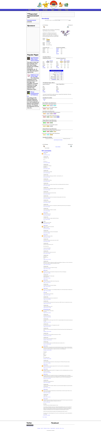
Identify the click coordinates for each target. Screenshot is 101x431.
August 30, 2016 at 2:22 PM (47, 326)
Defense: (57, 51)
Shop (63, 428)
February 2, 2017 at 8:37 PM (47, 378)
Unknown (44, 152)
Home (29, 10)
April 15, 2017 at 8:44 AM (46, 382)
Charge (61, 74)
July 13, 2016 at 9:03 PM (46, 162)
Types (52, 10)
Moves (66, 10)
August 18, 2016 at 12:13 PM (47, 307)
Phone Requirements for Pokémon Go (33, 94)
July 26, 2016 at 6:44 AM (46, 206)
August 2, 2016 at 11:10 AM (47, 259)
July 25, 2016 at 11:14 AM (46, 202)
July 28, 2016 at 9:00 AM (46, 228)
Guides (59, 10)
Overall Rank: (54, 79)
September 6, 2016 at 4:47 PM (47, 331)
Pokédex (37, 10)
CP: (56, 52)
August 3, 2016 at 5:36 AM (46, 264)
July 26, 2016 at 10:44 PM (46, 215)
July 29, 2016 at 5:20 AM (46, 241)
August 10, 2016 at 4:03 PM (47, 299)
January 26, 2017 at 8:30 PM (47, 372)
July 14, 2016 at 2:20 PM (46, 168)
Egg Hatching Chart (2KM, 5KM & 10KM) (35, 59)
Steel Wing (51, 60)
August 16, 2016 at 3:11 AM (47, 303)
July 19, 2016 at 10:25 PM (46, 189)
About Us (42, 428)
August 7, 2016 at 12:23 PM (47, 290)
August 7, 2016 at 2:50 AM (46, 286)
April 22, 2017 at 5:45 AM (46, 392)
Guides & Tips (57, 428)
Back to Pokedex (58, 146)
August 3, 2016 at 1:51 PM (46, 268)
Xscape (44, 292)
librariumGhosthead (46, 309)
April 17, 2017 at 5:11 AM (46, 387)
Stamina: (57, 48)
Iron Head (68, 60)
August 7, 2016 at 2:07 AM (46, 282)
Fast (57, 74)
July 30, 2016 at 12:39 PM (46, 249)
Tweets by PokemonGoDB (29, 426)
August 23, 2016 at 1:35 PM (47, 312)
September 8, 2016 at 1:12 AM (47, 335)
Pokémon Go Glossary (47, 428)
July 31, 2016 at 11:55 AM (46, 253)
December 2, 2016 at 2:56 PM (47, 358)
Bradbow (44, 270)
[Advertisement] (57, 14)
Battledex (45, 10)
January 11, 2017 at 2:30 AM (47, 367)
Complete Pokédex (52, 428)
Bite (47, 60)
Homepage (38, 428)
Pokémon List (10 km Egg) (35, 75)
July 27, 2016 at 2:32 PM (46, 219)
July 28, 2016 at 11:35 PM (46, 237)
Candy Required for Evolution (58, 139)
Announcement (31, 20)
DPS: (43, 66)
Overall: (57, 53)
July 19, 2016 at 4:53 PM (46, 181)
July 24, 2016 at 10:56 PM (46, 198)
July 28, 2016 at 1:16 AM (46, 223)
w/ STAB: (44, 67)
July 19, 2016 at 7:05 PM (46, 185)
